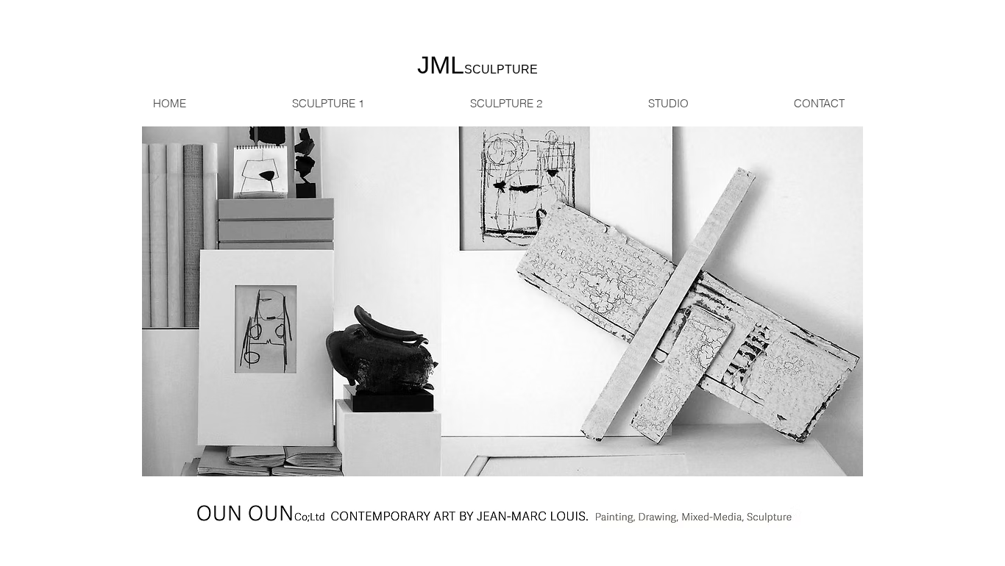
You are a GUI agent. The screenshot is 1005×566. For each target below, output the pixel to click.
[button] (502, 301)
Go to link (170, 462)
